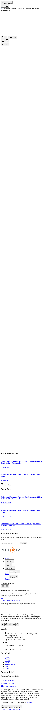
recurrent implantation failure (28, 379)
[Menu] (3, 586)
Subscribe (24, 543)
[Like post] (11, 37)
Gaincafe (29, 702)
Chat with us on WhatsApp (12, 600)
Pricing (7, 662)
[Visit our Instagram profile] (6, 624)
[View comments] (15, 37)
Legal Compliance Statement (12, 707)
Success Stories (10, 664)
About (7, 574)
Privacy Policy (16, 709)
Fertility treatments (8, 417)
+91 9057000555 (26, 451)
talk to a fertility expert (23, 319)
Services (7, 661)
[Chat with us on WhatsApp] (17, 624)
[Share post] (3, 6)
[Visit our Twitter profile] (10, 624)
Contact (7, 579)
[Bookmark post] (7, 37)
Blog (6, 666)
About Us (8, 659)
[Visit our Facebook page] (3, 624)
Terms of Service (6, 709)
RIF (29, 367)
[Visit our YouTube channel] (14, 624)
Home (7, 558)
